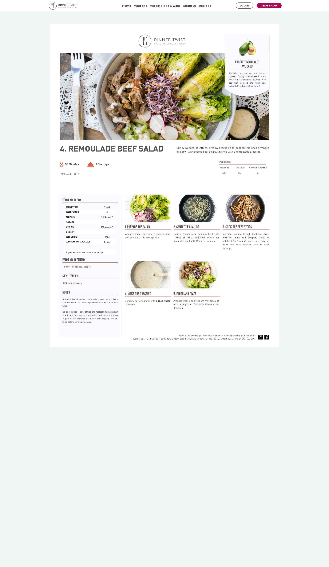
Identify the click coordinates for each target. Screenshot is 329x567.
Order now (269, 5)
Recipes (205, 6)
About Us (189, 6)
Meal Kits (140, 6)
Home (126, 6)
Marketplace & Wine (165, 6)
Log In (244, 5)
